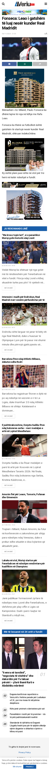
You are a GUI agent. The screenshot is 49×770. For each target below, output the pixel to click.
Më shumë (9, 288)
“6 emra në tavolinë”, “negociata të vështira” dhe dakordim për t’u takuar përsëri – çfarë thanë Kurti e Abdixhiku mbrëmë (18, 679)
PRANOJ (30, 766)
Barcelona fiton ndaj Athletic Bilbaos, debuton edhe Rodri (21, 360)
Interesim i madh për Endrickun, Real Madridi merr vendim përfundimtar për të (23, 298)
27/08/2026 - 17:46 (9, 459)
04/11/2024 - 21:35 (9, 33)
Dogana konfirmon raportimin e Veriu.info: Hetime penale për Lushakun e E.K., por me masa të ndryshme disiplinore (28, 699)
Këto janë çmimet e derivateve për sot (27, 708)
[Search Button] (3, 4)
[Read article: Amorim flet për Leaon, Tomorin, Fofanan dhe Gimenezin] (24, 511)
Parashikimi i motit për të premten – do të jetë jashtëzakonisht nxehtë (27, 716)
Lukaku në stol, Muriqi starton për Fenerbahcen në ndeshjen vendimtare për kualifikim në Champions (23, 563)
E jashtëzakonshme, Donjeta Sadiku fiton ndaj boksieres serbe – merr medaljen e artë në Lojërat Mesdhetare (23, 428)
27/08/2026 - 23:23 (9, 389)
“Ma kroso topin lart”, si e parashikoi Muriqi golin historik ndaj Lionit (21, 236)
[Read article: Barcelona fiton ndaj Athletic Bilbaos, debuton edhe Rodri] (24, 376)
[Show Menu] (46, 4)
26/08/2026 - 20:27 (9, 594)
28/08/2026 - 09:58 (9, 266)
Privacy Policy (25, 752)
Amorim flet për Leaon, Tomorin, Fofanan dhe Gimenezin (23, 496)
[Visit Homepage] (24, 4)
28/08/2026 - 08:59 (9, 327)
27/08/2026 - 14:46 (9, 525)
